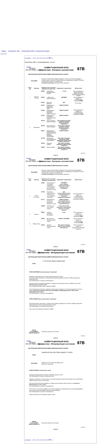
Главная (3, 51)
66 (44, 58)
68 (47, 58)
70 (51, 58)
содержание (28, 58)
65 (42, 58)
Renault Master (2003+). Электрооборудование (35, 51)
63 (39, 58)
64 (40, 58)
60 (33, 58)
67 (46, 58)
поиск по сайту (4, 53)
